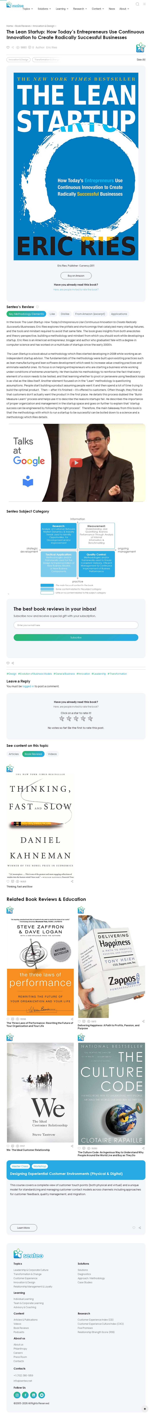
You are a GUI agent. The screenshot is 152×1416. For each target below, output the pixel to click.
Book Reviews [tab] (33, 754)
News (112, 8)
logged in (28, 686)
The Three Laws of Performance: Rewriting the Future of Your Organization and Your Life (40, 1024)
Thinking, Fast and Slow (19, 886)
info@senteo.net (23, 1380)
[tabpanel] (76, 369)
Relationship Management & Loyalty (33, 1286)
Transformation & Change (47, 59)
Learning (60, 8)
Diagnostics (84, 1274)
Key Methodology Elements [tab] (26, 314)
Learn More (23, 1227)
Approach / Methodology (91, 1278)
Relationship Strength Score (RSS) (96, 1332)
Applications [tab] (119, 314)
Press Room (20, 1357)
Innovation (84, 673)
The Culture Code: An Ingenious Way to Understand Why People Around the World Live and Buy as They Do (111, 1154)
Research (78, 8)
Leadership (100, 673)
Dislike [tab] (65, 314)
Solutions (43, 8)
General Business (65, 673)
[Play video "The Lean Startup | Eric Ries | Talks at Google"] (76, 463)
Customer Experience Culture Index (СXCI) (101, 1323)
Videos (17, 1323)
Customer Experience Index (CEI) (96, 1319)
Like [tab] (52, 314)
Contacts (19, 1361)
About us (18, 1344)
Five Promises (85, 1328)
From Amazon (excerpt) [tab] (90, 314)
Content (96, 8)
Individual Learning (24, 1299)
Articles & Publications (26, 1319)
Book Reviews (21, 1328)
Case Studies (85, 1282)
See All (141, 59)
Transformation (118, 673)
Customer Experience (25, 1278)
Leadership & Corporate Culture (31, 1270)
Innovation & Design (18, 59)
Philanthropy (20, 1348)
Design (12, 673)
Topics (26, 8)
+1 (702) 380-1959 (23, 1375)
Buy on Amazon (76, 275)
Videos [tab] (52, 754)
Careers (18, 1352)
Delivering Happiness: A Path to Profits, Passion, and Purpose (108, 1027)
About (122, 8)
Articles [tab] (14, 754)
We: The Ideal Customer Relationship (28, 1150)
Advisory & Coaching (25, 1307)
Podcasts (19, 1332)
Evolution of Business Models (36, 673)
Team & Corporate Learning (28, 1303)
